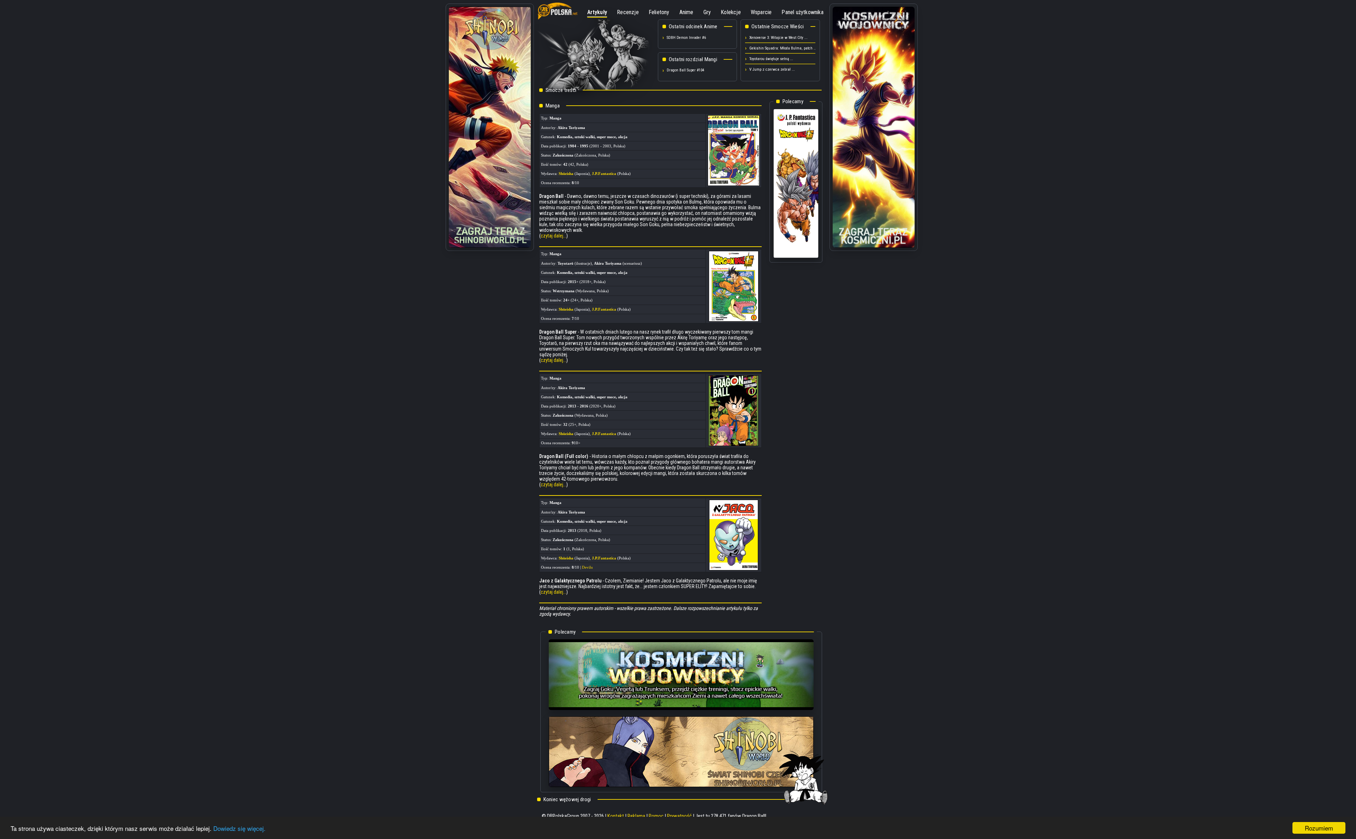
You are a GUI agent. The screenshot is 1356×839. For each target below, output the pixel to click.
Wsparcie (761, 12)
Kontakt (615, 816)
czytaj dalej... (553, 236)
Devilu (587, 567)
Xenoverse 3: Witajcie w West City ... (778, 37)
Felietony (659, 12)
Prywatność (679, 816)
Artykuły (597, 12)
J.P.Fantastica (604, 173)
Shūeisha (566, 173)
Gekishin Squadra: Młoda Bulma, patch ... (783, 48)
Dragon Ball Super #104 (685, 70)
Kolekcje (731, 12)
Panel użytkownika (802, 12)
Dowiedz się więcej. (239, 828)
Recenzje (628, 12)
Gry (707, 12)
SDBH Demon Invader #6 (686, 37)
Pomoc (656, 816)
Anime (686, 12)
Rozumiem (1319, 827)
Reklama (636, 816)
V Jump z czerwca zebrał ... (772, 69)
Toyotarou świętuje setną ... (771, 59)
